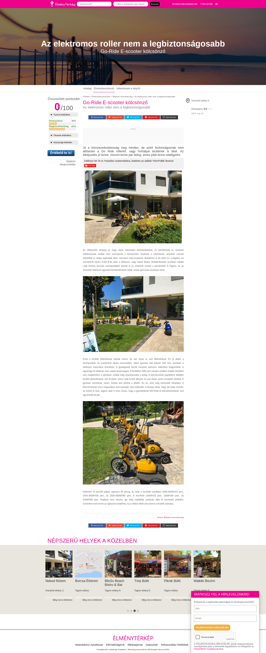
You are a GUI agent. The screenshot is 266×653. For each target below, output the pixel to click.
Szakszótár (152, 644)
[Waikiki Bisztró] (118, 564)
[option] (59, 582)
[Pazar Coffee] (177, 564)
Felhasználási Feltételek (174, 644)
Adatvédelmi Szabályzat (206, 649)
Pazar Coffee (173, 581)
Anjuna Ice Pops (206, 581)
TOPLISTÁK (206, 4)
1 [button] (128, 611)
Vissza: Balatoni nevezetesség (170, 517)
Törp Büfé (52, 581)
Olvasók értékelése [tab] (62, 135)
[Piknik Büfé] (88, 564)
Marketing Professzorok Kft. (158, 649)
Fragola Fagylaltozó (142, 583)
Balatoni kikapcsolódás (68, 161)
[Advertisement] (133, 136)
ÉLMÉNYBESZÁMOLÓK (185, 4)
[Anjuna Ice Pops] (207, 564)
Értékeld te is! (61, 153)
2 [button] (131, 611)
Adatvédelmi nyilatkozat (89, 644)
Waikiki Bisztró (115, 581)
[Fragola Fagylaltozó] (147, 564)
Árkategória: (197, 109)
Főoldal (86, 96)
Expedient (122, 649)
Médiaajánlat (135, 644)
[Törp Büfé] (58, 564)
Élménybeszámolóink (101, 96)
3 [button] (134, 611)
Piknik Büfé (83, 581)
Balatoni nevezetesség (122, 96)
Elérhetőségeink (115, 644)
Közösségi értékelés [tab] (63, 142)
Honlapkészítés (102, 649)
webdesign (113, 649)
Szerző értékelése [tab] (62, 114)
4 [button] (138, 611)
